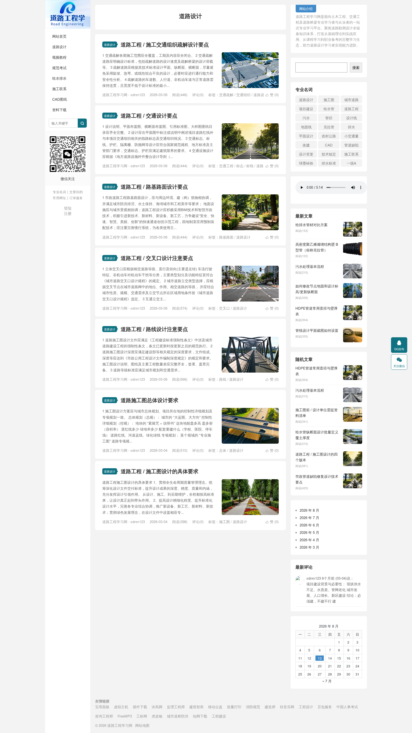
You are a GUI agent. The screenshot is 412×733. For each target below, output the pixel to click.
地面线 (306, 126)
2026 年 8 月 (309, 510)
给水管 (329, 108)
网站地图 (142, 725)
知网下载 (200, 715)
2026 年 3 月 (309, 547)
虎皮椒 (157, 715)
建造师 (270, 706)
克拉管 (329, 126)
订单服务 (76, 197)
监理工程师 (176, 706)
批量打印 (234, 706)
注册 (68, 213)
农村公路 (329, 135)
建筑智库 (196, 706)
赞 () (272, 94)
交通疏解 (226, 94)
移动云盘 (215, 706)
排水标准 (329, 163)
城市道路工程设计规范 (351, 100)
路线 (222, 379)
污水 (306, 117)
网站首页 (59, 36)
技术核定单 (329, 154)
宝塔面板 (102, 706)
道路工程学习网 (67, 14)
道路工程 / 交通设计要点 (149, 115)
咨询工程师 (104, 715)
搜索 (356, 67)
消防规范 (253, 706)
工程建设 (219, 715)
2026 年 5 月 (309, 532)
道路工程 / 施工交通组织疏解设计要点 (165, 44)
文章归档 (76, 191)
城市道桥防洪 (177, 715)
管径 (328, 117)
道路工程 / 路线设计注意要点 (154, 329)
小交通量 (351, 135)
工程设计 (306, 706)
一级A (351, 163)
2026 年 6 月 (309, 524)
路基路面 (226, 236)
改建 (306, 144)
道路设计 (59, 46)
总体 (222, 450)
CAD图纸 (59, 99)
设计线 (351, 117)
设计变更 (306, 153)
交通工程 (226, 165)
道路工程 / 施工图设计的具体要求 (159, 471)
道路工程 (351, 108)
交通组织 (243, 94)
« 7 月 (327, 680)
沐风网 (157, 706)
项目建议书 (306, 109)
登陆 (68, 208)
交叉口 (224, 308)
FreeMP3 (125, 715)
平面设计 (306, 135)
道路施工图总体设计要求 (149, 400)
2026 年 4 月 (309, 539)
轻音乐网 (287, 706)
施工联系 (59, 88)
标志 (239, 165)
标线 (249, 165)
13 (320, 658)
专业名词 (59, 191)
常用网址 (59, 197)
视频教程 (59, 57)
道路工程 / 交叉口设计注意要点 (157, 258)
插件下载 (140, 706)
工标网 (141, 715)
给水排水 (59, 78)
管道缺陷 (351, 144)
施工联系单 (351, 154)
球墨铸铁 (306, 163)
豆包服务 (325, 706)
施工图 (224, 521)
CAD (329, 144)
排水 (351, 126)
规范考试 (59, 67)
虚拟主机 (121, 706)
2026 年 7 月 (309, 517)
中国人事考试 (347, 706)
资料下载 (59, 109)
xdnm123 (137, 94)
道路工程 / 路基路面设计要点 (154, 186)
